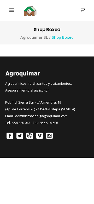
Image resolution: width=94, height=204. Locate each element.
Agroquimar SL (34, 37)
